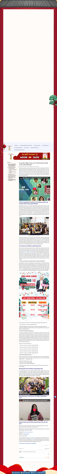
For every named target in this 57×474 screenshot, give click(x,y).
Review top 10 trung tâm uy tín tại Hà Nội (28, 443)
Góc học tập (26, 147)
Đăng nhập (47, 448)
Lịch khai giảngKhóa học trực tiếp (26, 145)
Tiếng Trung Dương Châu (28, 432)
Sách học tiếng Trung (18, 147)
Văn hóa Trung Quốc (34, 147)
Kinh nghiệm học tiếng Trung (35, 166)
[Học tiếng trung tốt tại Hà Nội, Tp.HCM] (9, 147)
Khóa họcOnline (37, 145)
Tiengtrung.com (22, 173)
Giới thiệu (16, 145)
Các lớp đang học (45, 145)
